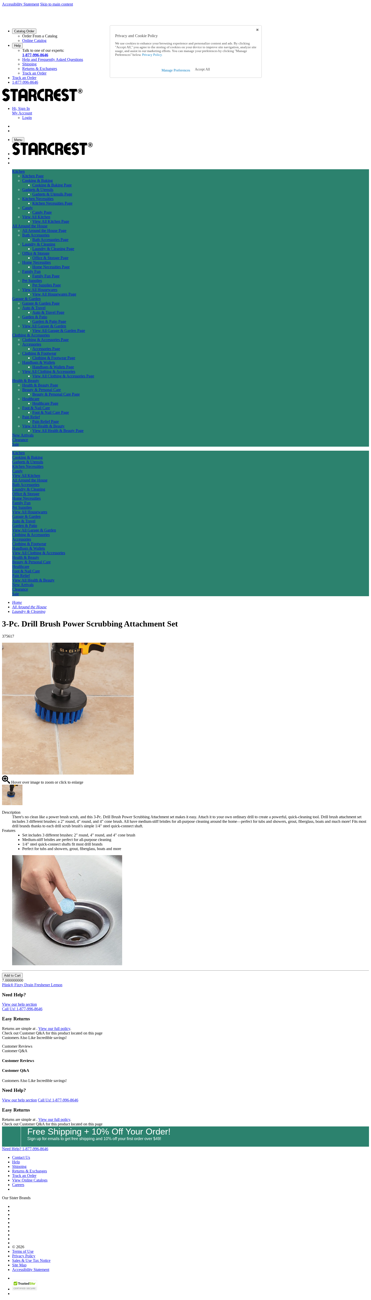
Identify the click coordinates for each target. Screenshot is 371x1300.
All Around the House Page (44, 230)
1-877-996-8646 (35, 55)
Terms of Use (23, 1251)
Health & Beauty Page (40, 385)
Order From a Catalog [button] (39, 36)
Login (27, 117)
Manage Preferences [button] (176, 70)
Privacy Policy (23, 1256)
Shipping (29, 64)
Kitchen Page (33, 176)
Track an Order (34, 73)
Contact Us (21, 1157)
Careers (18, 1185)
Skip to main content (56, 4)
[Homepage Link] (42, 100)
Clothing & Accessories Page (45, 340)
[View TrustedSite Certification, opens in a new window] (24, 1289)
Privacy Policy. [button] (152, 55)
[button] (202, 69)
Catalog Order (24, 31)
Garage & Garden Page (41, 303)
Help (17, 45)
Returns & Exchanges (39, 68)
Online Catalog (34, 40)
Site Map (19, 1265)
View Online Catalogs (29, 1180)
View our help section (19, 1004)
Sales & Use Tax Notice (31, 1260)
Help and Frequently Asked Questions (52, 59)
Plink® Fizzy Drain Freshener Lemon (32, 985)
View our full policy (54, 1028)
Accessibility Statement (20, 4)
